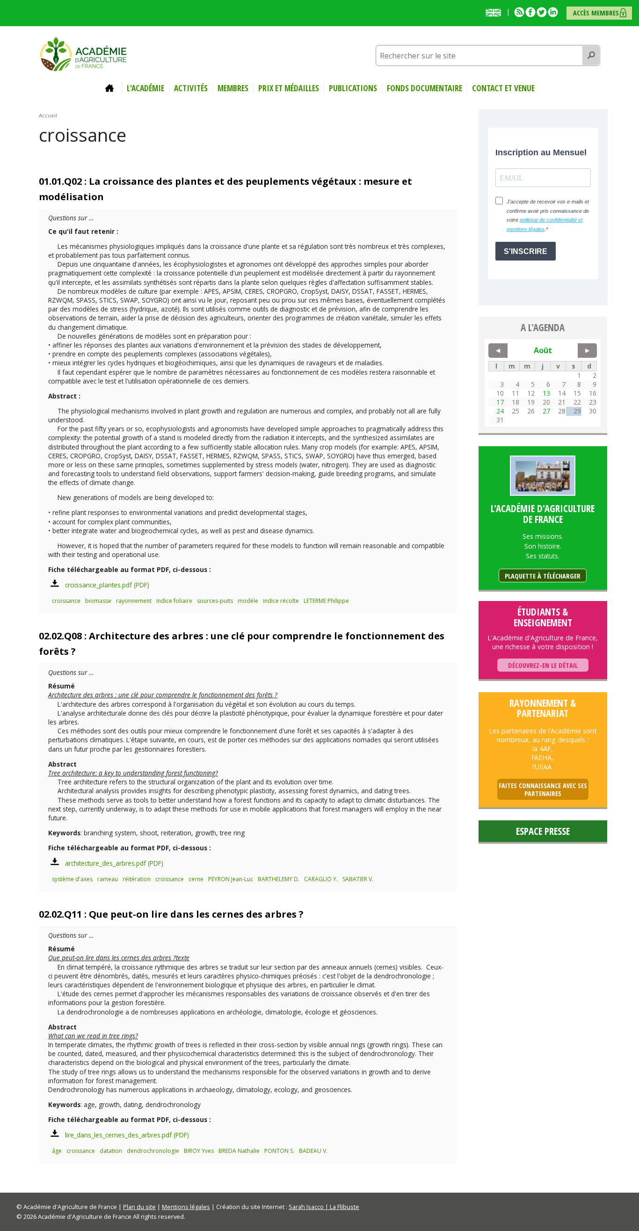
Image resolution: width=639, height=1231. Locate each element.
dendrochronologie (153, 1151)
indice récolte (281, 601)
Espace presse (543, 831)
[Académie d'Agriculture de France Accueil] (83, 53)
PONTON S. (279, 1151)
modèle (248, 601)
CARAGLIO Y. (321, 879)
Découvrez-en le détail (543, 665)
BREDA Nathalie (239, 1151)
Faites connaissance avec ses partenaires (543, 789)
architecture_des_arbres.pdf (105, 863)
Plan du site (139, 1206)
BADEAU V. (313, 1151)
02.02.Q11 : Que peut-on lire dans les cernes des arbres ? (171, 914)
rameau (107, 879)
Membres (233, 88)
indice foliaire (174, 601)
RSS (519, 12)
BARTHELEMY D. (278, 879)
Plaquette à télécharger (543, 576)
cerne (196, 879)
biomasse (98, 601)
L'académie (145, 88)
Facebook (530, 12)
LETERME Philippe (326, 601)
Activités (191, 88)
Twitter (541, 12)
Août (543, 350)
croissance (66, 601)
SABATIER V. (357, 879)
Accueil (111, 88)
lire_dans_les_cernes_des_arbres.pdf (118, 1134)
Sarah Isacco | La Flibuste (324, 1206)
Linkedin (553, 12)
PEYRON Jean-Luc (230, 879)
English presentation (495, 13)
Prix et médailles (288, 88)
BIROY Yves (199, 1151)
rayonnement (134, 601)
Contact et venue (503, 88)
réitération (137, 879)
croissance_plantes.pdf (98, 584)
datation (111, 1151)
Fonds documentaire (424, 88)
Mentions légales (186, 1206)
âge (57, 1151)
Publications (353, 88)
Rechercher (591, 55)
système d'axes (72, 879)
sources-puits (215, 601)
